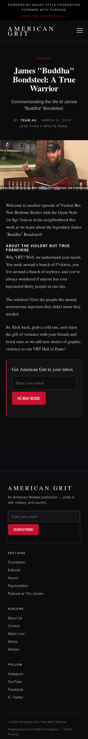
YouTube (15, 681)
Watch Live (16, 633)
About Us (15, 617)
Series (13, 641)
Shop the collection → (44, 16)
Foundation (16, 562)
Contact (14, 625)
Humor (13, 577)
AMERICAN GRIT (31, 31)
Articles (13, 649)
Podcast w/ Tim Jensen (26, 593)
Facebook (15, 689)
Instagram (15, 673)
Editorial (14, 569)
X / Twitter (15, 697)
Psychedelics (18, 585)
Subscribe (28, 398)
